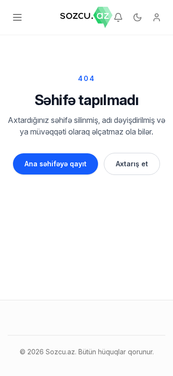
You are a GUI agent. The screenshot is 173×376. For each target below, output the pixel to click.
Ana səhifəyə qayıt (55, 164)
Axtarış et (132, 164)
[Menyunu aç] (17, 17)
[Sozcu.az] (86, 17)
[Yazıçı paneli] (156, 17)
